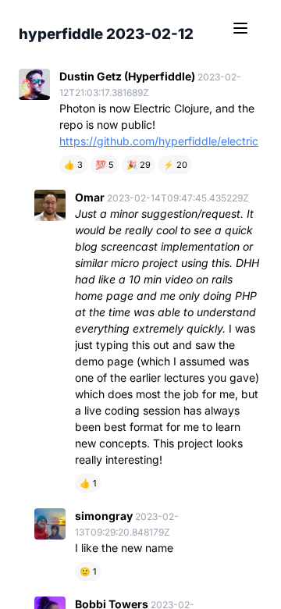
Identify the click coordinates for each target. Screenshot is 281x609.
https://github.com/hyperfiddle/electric (158, 141)
